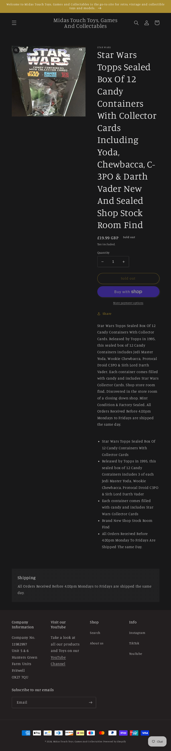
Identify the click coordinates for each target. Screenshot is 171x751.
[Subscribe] (90, 702)
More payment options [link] (128, 302)
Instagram (137, 633)
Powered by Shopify (114, 741)
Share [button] (107, 313)
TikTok (134, 643)
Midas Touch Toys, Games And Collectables (77, 741)
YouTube (135, 653)
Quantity (103, 252)
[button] (14, 23)
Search (95, 633)
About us (97, 643)
